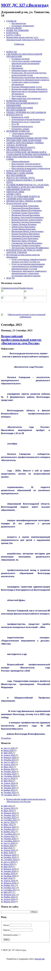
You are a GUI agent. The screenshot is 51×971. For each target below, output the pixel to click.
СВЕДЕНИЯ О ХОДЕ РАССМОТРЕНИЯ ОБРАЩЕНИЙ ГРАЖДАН (25, 188)
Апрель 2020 (10, 850)
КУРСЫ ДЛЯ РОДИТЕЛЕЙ (19, 171)
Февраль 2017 (10, 894)
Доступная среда (19, 96)
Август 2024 (9, 778)
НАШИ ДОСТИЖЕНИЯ (17, 30)
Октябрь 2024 (10, 774)
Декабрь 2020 (10, 839)
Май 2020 (8, 848)
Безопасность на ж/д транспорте (26, 122)
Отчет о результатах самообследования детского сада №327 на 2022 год (29, 260)
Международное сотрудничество (26, 98)
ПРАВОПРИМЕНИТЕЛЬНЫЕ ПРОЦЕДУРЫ (26, 138)
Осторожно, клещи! (20, 129)
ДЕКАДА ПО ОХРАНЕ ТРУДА (20, 178)
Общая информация (20, 161)
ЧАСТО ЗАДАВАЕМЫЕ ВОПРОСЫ (23, 196)
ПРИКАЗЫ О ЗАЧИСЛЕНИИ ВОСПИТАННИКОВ (19, 174)
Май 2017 (8, 892)
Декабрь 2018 (10, 871)
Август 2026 (9, 748)
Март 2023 (9, 811)
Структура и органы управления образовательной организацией (26, 62)
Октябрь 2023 (10, 792)
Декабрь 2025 (10, 760)
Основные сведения (20, 59)
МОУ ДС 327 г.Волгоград (24, 5)
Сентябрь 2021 (10, 834)
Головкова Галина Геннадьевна (25, 213)
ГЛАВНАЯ (11, 21)
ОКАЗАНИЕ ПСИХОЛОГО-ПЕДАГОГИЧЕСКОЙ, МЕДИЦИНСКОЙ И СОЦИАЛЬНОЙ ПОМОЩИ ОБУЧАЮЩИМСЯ (28, 152)
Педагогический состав (16, 203)
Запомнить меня (10, 935)
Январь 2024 (9, 785)
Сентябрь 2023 (10, 795)
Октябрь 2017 (10, 887)
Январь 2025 (9, 769)
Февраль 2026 (10, 757)
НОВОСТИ (11, 52)
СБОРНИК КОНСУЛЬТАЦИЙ (20, 199)
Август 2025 (9, 762)
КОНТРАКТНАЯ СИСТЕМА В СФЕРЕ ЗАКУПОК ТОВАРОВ (24, 251)
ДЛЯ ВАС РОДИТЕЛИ (16, 145)
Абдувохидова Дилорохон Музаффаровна (30, 248)
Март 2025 (9, 767)
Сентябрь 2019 (10, 860)
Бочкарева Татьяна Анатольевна (26, 245)
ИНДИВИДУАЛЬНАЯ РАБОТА (20, 147)
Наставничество (19, 23)
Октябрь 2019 (10, 857)
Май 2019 (8, 867)
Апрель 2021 (10, 836)
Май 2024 (8, 781)
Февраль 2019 (10, 869)
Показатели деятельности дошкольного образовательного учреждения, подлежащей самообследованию (29, 273)
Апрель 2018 (10, 880)
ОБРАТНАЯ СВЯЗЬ (15, 192)
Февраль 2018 (10, 883)
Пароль (6, 930)
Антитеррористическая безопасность (28, 119)
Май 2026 (8, 753)
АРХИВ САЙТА (13, 194)
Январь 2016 (9, 901)
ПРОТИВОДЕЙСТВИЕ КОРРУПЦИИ (23, 140)
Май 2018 (8, 878)
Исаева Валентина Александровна (27, 220)
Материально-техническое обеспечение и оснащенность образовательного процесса (30, 78)
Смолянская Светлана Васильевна (27, 243)
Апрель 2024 (10, 783)
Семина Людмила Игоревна (24, 224)
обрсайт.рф (39, 959)
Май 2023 (8, 806)
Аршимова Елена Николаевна (25, 238)
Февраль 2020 (10, 855)
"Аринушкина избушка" (22, 133)
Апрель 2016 (10, 899)
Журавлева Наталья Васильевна (26, 215)
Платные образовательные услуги (27, 87)
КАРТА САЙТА (13, 35)
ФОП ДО (10, 278)
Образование (17, 68)
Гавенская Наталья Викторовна (26, 208)
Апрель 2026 (10, 755)
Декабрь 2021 (10, 829)
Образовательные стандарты (24, 70)
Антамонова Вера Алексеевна (25, 206)
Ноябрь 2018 (9, 874)
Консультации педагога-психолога (27, 166)
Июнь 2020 (9, 846)
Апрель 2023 (10, 808)
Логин (6, 925)
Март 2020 (9, 853)
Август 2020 (9, 843)
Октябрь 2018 (10, 876)
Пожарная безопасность (22, 126)
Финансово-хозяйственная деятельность (29, 89)
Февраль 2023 (10, 813)
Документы (17, 66)
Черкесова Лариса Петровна (24, 241)
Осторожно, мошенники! (23, 26)
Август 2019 (9, 862)
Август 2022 (9, 822)
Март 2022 (9, 825)
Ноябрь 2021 (9, 832)
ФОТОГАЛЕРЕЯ (14, 28)
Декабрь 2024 (10, 771)
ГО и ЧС (15, 124)
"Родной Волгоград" (21, 136)
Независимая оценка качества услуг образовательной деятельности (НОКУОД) (25, 38)
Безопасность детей (20, 117)
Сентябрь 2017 (10, 890)
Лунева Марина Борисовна (24, 229)
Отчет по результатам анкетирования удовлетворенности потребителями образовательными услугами (28, 266)
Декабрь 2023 (10, 788)
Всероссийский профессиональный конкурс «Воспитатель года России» (21, 340)
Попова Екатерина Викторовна (26, 234)
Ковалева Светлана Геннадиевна (26, 222)
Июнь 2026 (9, 750)
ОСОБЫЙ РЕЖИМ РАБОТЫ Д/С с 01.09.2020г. (27, 185)
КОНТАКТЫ (12, 33)
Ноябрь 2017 (9, 885)
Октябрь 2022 (10, 818)
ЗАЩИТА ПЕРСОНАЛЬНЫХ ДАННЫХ (25, 143)
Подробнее (6, 738)
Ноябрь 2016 (9, 897)
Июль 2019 (9, 864)
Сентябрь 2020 (10, 841)
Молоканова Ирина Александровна (27, 231)
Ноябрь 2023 (9, 790)
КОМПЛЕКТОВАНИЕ (16, 101)
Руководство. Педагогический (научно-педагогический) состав (29, 74)
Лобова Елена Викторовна (23, 227)
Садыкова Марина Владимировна (27, 210)
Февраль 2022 (10, 827)
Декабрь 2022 (10, 815)
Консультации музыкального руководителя (31, 168)
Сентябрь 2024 (10, 776)
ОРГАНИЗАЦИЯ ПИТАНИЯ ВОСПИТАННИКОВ (19, 109)
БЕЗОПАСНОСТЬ (14, 115)
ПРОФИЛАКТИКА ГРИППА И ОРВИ (24, 201)
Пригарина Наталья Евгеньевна (26, 236)
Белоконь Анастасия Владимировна (28, 217)
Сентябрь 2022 (10, 820)
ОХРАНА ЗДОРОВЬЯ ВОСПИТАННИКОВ (26, 112)
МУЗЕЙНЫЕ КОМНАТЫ (18, 131)
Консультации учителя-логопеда (26, 164)
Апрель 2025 (10, 764)
